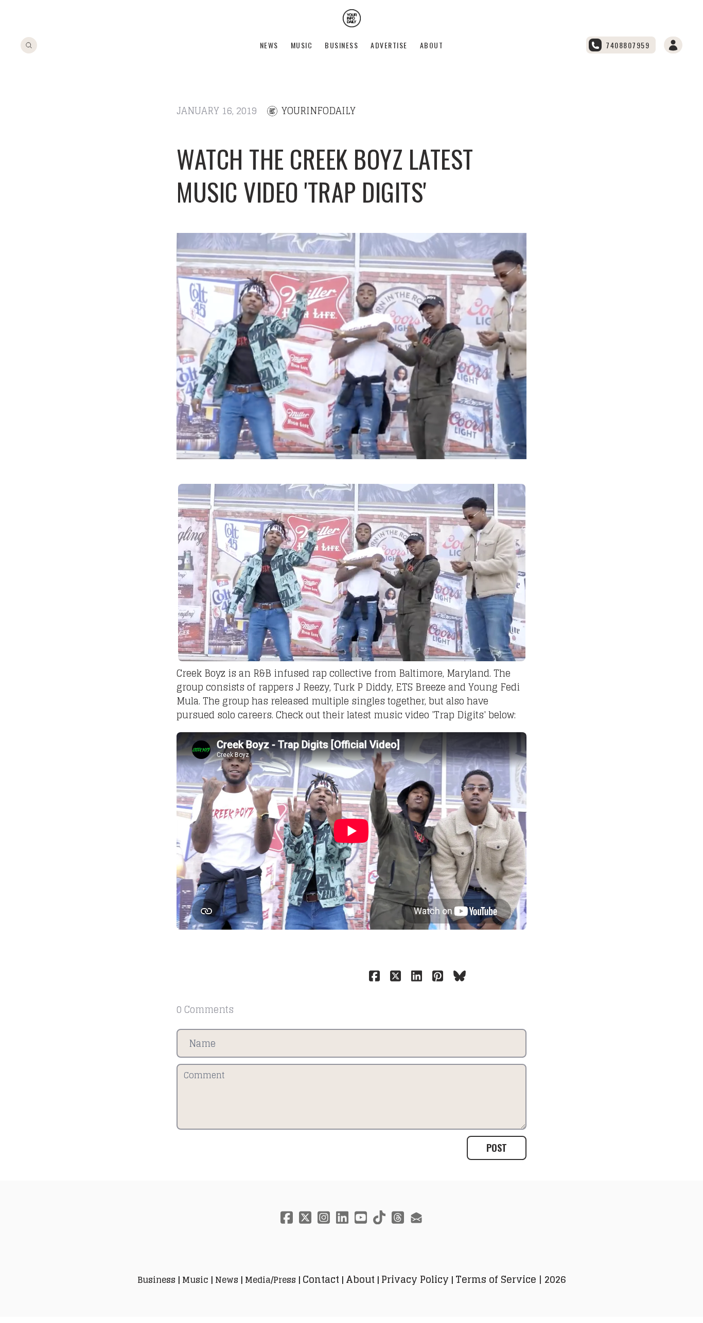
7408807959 (627, 45)
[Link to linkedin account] (342, 1217)
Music (302, 45)
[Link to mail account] (416, 1217)
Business (341, 45)
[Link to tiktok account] (379, 1217)
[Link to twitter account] (305, 1217)
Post (496, 1147)
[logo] (351, 18)
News (269, 45)
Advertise (389, 45)
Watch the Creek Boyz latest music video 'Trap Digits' (325, 175)
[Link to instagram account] (324, 1217)
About (432, 45)
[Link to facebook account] (286, 1217)
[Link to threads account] (398, 1217)
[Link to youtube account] (361, 1217)
